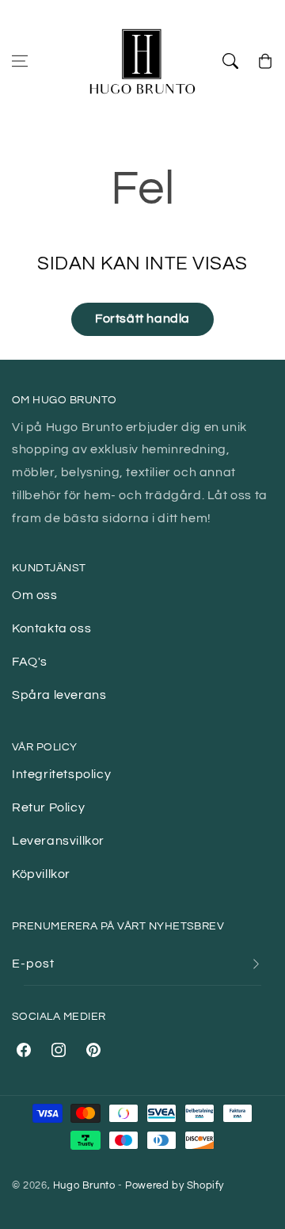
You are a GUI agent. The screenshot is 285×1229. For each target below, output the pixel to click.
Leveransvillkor (58, 840)
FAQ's (30, 661)
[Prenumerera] (255, 964)
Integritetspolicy (61, 774)
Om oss (35, 595)
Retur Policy (48, 807)
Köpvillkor (41, 874)
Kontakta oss (51, 628)
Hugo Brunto (84, 1185)
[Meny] (19, 61)
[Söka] (230, 61)
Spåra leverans (59, 695)
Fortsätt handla (142, 318)
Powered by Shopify (174, 1185)
